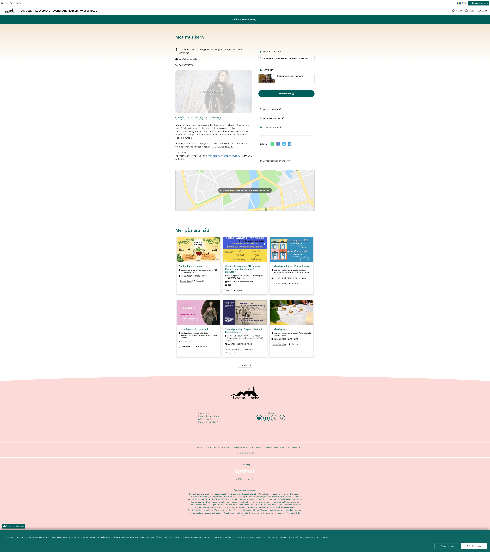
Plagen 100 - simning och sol (223, 505)
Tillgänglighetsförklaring (247, 447)
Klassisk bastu (248, 494)
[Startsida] (9, 10)
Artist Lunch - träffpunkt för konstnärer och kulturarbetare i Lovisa (254, 513)
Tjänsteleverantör (246, 453)
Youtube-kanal (272, 127)
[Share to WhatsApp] (272, 143)
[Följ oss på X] (274, 418)
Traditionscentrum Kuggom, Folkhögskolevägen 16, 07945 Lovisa (210, 51)
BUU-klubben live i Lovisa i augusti (222, 502)
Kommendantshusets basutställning (229, 496)
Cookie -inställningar (217, 447)
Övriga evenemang (211, 117)
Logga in (482, 11)
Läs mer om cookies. (340, 537)
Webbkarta (294, 447)
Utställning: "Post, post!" (215, 510)
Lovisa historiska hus (198, 494)
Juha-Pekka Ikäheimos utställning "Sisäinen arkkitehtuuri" (255, 510)
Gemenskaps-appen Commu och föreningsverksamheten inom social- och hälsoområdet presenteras (248, 507)
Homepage (285, 93)
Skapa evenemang (479, 3)
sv (464, 2)
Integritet (197, 447)
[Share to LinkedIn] (290, 143)
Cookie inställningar (15, 526)
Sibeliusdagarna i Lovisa (250, 505)
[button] (286, 161)
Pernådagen (264, 494)
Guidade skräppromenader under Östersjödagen (253, 499)
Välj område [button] (88, 11)
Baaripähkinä (194, 510)
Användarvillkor (274, 447)
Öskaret (244, 502)
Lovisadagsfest (218, 494)
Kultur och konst (192, 117)
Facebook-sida (270, 109)
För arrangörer (16, 3)
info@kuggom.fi (188, 59)
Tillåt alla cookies (474, 546)
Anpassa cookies (447, 546)
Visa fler (246, 365)
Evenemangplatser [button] (65, 11)
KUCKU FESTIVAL (220, 499)
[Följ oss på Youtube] (259, 418)
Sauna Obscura (280, 494)
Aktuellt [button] (27, 11)
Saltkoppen (233, 494)
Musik (179, 117)
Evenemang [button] (42, 11)
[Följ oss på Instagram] (282, 418)
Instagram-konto (272, 118)
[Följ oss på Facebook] (266, 418)
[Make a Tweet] (284, 143)
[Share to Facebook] (278, 143)
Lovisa (4, 3)
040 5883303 (186, 65)
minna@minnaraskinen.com (224, 156)
